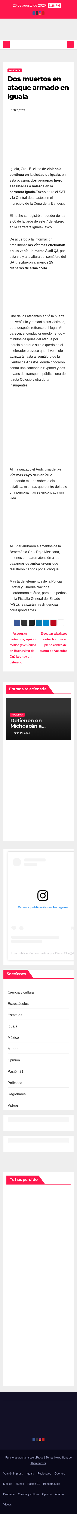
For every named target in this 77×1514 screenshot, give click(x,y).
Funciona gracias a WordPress (24, 1457)
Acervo (59, 1494)
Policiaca (15, 70)
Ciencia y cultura (21, 992)
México (13, 1037)
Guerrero (60, 1473)
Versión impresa (13, 1473)
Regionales (17, 1094)
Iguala (12, 1026)
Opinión (14, 1060)
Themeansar (38, 1463)
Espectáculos (18, 1003)
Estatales (15, 1015)
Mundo (13, 1049)
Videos (13, 1105)
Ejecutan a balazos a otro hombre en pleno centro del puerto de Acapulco (53, 642)
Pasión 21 (16, 1071)
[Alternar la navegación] (70, 44)
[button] (62, 44)
